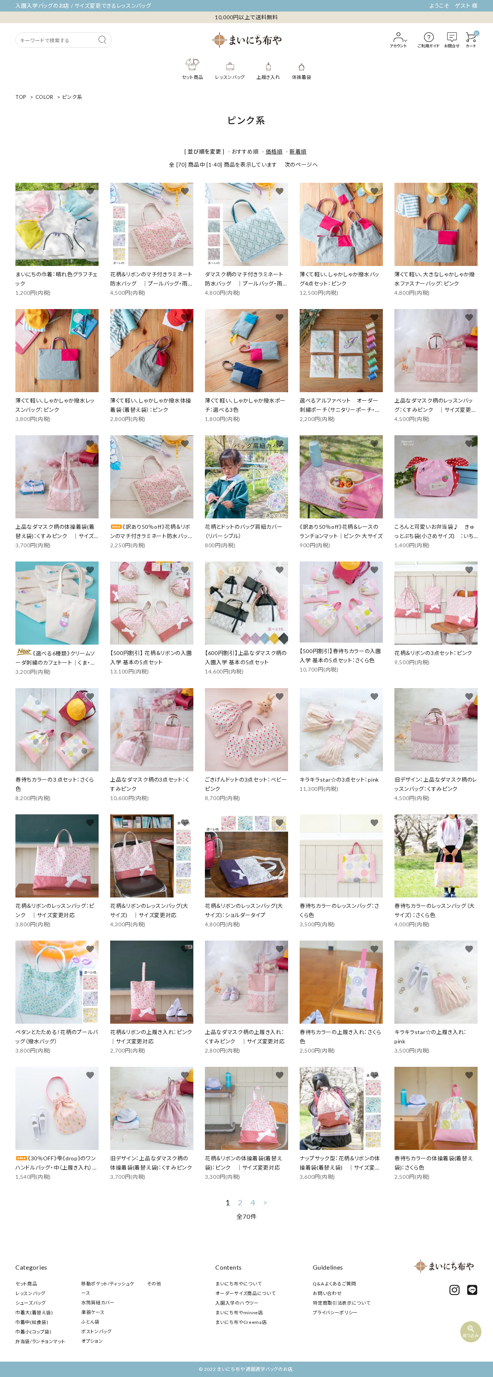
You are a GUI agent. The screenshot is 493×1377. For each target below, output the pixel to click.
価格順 (274, 151)
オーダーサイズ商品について (245, 1293)
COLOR (44, 97)
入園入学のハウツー (236, 1303)
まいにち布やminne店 (239, 1312)
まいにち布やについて (238, 1284)
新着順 (298, 151)
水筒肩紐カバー (98, 1302)
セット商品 (26, 1284)
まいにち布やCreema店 (241, 1322)
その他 (154, 1284)
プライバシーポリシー (335, 1312)
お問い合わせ (327, 1293)
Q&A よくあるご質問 (334, 1284)
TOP (21, 97)
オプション (92, 1341)
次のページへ (301, 164)
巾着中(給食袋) (32, 1322)
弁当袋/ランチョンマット (40, 1341)
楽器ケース (93, 1312)
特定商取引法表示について (341, 1303)
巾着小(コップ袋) (33, 1332)
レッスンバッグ (30, 1293)
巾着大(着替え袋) (34, 1312)
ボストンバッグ (96, 1331)
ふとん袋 (90, 1322)
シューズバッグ (30, 1303)
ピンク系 (72, 97)
